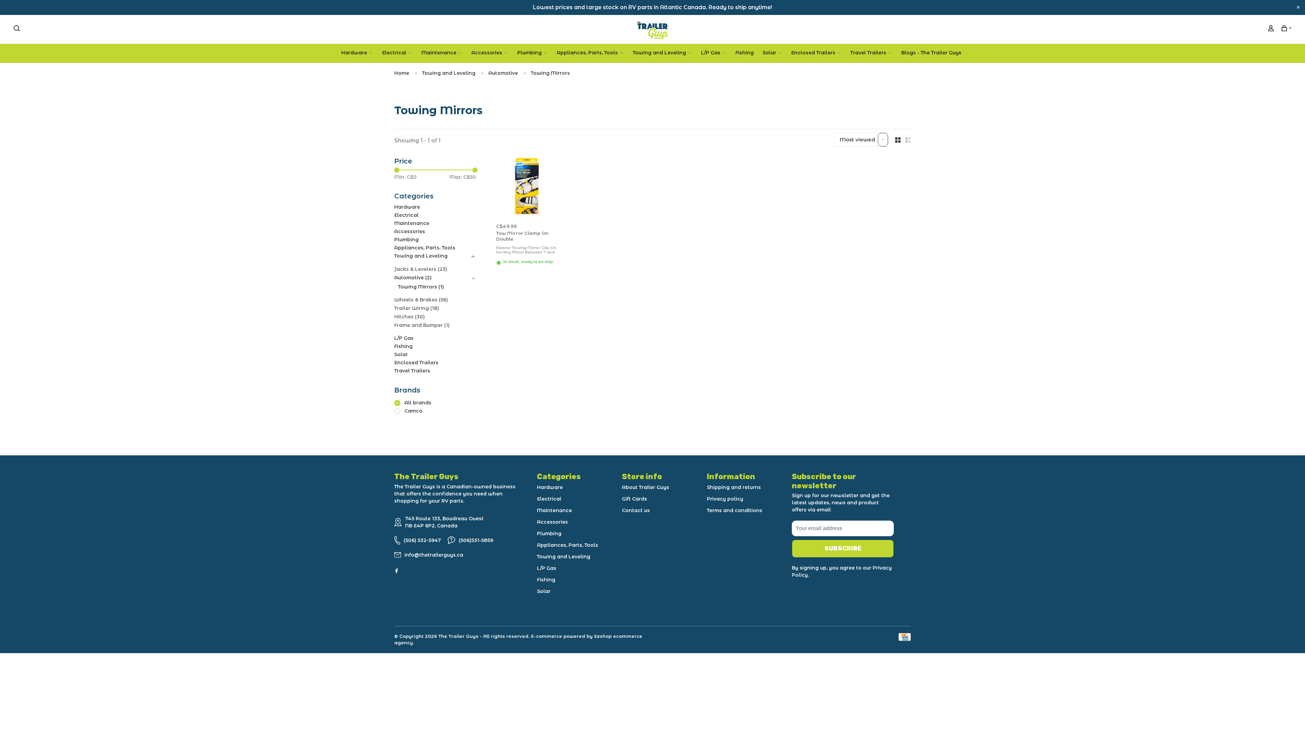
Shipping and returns (734, 487)
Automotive (503, 73)
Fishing (744, 53)
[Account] (1272, 29)
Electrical (394, 53)
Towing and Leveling (659, 53)
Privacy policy (725, 499)
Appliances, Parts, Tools (587, 53)
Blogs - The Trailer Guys (931, 53)
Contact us (636, 510)
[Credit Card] (905, 639)
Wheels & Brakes (421, 300)
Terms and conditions (734, 510)
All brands (417, 403)
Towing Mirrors (550, 73)
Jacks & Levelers (420, 269)
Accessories (486, 53)
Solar (769, 53)
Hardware (354, 53)
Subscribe (843, 548)
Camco (413, 411)
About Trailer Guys (645, 487)
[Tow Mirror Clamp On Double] (526, 187)
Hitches (409, 317)
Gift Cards (634, 499)
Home (401, 73)
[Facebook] (396, 571)
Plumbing (529, 53)
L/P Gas (710, 53)
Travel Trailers (868, 53)
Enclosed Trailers (813, 53)
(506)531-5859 (476, 540)
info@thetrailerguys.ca (433, 555)
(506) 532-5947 (422, 540)
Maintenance (438, 53)
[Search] (17, 29)
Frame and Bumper (422, 325)
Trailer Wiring (416, 308)
